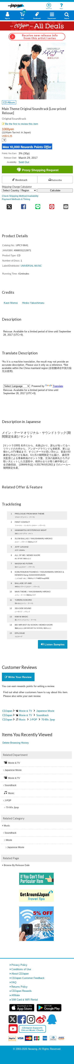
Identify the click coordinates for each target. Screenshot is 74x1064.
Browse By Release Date (17, 865)
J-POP (33, 719)
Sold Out (24, 162)
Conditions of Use (21, 969)
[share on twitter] (9, 205)
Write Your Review (19, 677)
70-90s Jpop (48, 719)
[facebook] (21, 1019)
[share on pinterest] (52, 205)
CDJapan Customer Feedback (27, 978)
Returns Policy (19, 986)
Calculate (55, 190)
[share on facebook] (24, 205)
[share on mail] (66, 205)
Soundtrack (42, 715)
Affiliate (15, 995)
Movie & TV (25, 710)
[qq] (52, 1019)
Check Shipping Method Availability (20, 196)
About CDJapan (20, 973)
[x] (13, 1019)
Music (22, 719)
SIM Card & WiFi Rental (24, 999)
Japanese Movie (45, 710)
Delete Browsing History (15, 742)
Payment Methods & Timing (16, 199)
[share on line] (38, 205)
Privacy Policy (19, 965)
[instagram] (31, 1019)
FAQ (13, 982)
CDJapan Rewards (21, 990)
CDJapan (7, 710)
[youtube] (13, 1029)
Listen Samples (54, 644)
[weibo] (41, 1019)
